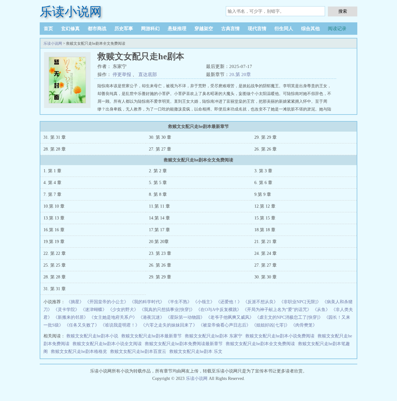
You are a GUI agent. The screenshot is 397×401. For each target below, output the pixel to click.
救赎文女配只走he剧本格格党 (79, 351)
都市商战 (97, 28)
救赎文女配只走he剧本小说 (92, 336)
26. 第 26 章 (265, 149)
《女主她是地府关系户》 (113, 317)
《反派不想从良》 (260, 302)
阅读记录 (337, 28)
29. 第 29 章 (265, 137)
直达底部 (147, 74)
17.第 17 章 (159, 230)
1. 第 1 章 (52, 171)
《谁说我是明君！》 (120, 325)
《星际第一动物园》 (185, 317)
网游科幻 (150, 28)
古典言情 (230, 28)
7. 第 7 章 (52, 194)
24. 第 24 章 (265, 253)
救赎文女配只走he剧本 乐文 (195, 351)
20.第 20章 (240, 74)
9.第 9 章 (262, 194)
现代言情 (257, 28)
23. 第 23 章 (160, 253)
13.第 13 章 (54, 218)
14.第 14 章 (159, 218)
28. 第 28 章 (54, 149)
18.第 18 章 (264, 230)
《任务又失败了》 (82, 325)
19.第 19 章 (54, 241)
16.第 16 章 (54, 230)
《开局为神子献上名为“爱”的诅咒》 (277, 309)
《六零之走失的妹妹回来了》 (169, 325)
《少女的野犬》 (123, 309)
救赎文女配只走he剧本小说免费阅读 (279, 336)
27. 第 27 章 (160, 149)
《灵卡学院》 (66, 309)
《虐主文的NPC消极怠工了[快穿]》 (289, 317)
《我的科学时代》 (147, 302)
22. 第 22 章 (54, 253)
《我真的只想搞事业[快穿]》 (167, 309)
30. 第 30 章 (160, 137)
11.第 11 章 (159, 206)
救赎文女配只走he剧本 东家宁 (213, 336)
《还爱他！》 (229, 302)
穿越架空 (203, 28)
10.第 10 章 (54, 206)
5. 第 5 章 (158, 182)
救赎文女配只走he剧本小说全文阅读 (107, 343)
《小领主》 (204, 302)
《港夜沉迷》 (151, 317)
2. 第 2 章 (158, 171)
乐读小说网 (71, 12)
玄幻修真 (70, 28)
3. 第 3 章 (263, 171)
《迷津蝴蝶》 (94, 309)
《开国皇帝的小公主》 (106, 302)
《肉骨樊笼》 (304, 325)
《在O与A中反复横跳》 (218, 309)
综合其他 (310, 28)
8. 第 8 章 (158, 194)
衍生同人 (283, 28)
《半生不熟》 (179, 302)
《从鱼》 (321, 309)
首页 (48, 28)
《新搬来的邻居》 (70, 317)
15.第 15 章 (264, 218)
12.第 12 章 (264, 206)
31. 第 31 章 (54, 137)
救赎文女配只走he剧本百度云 (138, 351)
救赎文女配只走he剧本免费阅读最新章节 (184, 343)
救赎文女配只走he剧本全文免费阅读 (260, 343)
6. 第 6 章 (263, 182)
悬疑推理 (177, 28)
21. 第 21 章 (265, 241)
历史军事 (123, 28)
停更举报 (122, 74)
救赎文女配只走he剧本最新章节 (151, 336)
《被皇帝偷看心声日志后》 (224, 325)
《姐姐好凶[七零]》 (271, 325)
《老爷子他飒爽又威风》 (230, 317)
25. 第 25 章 (54, 265)
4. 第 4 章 (52, 182)
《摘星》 (75, 302)
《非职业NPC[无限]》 (300, 302)
